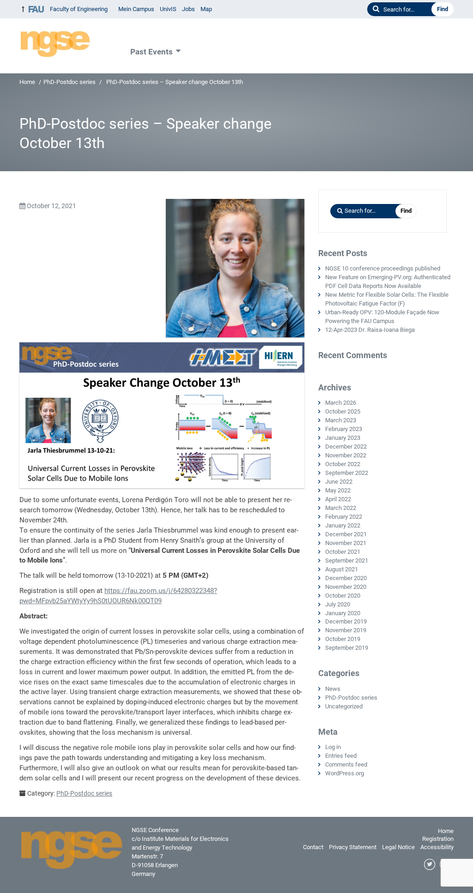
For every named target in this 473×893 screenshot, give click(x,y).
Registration (438, 838)
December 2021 (346, 534)
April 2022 (338, 499)
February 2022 (343, 516)
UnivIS (168, 9)
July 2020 (337, 604)
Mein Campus (136, 9)
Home (27, 81)
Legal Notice (398, 847)
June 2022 (338, 481)
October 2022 (342, 464)
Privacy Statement (352, 847)
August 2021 (341, 569)
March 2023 (340, 420)
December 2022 (346, 446)
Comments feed (346, 764)
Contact (313, 847)
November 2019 (345, 630)
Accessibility (437, 847)
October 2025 (342, 411)
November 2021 (345, 542)
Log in (333, 746)
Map (206, 9)
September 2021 (346, 560)
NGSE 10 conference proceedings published (382, 268)
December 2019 (346, 621)
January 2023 (342, 437)
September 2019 (346, 647)
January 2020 (342, 613)
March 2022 (340, 507)
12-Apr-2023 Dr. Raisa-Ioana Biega (370, 329)
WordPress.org (344, 773)
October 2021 (342, 551)
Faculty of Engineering (79, 9)
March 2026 (340, 402)
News (332, 688)
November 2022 (345, 455)
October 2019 (342, 638)
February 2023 (343, 429)
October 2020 (342, 595)
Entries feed (341, 755)
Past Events (151, 51)
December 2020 (346, 578)
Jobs (188, 9)
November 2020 (345, 586)
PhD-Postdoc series (69, 81)
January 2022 (342, 525)
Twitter (430, 865)
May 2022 (338, 490)
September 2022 (346, 472)
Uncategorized (344, 706)
